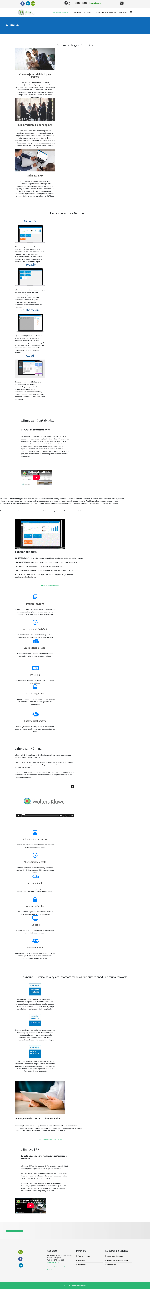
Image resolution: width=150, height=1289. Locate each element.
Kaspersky (82, 1260)
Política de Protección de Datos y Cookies (57, 1266)
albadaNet (111, 1265)
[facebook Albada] (31, 1258)
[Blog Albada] (33, 3)
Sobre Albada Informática (106, 12)
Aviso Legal (50, 1269)
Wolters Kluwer (84, 1256)
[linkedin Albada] (28, 3)
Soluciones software (61, 12)
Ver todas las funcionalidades (50, 1139)
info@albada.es (53, 1262)
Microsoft (82, 1265)
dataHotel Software (115, 1256)
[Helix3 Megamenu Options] (131, 12)
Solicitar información (14, 1231)
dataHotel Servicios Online (117, 1260)
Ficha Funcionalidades (50, 585)
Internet (77, 12)
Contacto (123, 12)
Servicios (87, 12)
